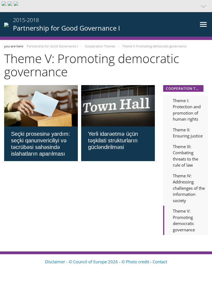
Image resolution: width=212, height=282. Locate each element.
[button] (106, 6)
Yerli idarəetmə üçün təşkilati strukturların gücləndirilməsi (113, 140)
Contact (160, 261)
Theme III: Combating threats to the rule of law (185, 156)
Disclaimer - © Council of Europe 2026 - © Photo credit (97, 261)
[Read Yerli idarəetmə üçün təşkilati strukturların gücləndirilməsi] (118, 105)
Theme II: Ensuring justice (188, 133)
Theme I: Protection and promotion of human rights (187, 110)
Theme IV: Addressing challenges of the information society (189, 188)
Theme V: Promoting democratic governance (184, 220)
